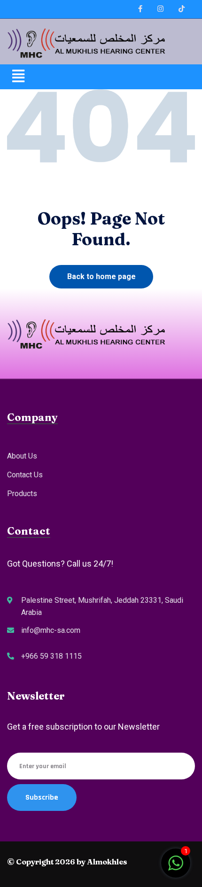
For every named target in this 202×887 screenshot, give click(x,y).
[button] (101, 76)
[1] (175, 867)
